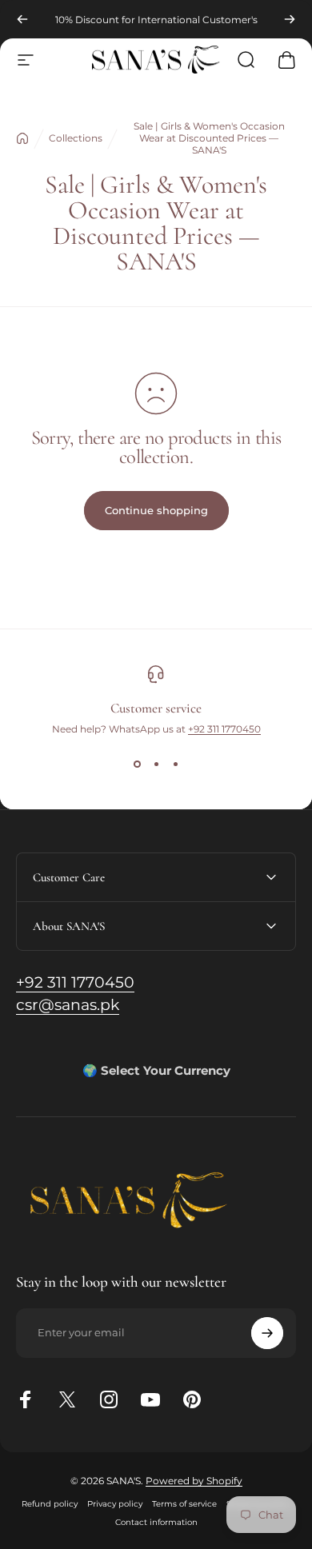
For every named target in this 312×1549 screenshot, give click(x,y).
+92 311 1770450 (224, 729)
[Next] (289, 19)
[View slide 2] (156, 763)
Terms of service (184, 1503)
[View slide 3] (175, 763)
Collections (75, 138)
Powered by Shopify (194, 1481)
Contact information (156, 1522)
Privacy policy (114, 1503)
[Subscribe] (267, 1333)
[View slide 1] (136, 763)
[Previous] (22, 19)
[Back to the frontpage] (22, 138)
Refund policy (50, 1503)
